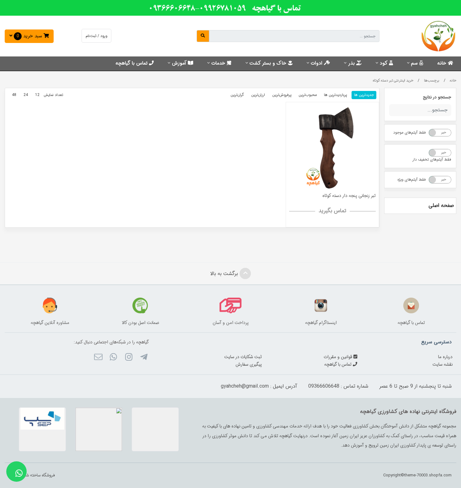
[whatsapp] (113, 358)
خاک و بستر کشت (269, 63)
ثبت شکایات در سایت (243, 356)
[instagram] (128, 358)
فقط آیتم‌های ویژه (411, 180)
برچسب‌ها (431, 80)
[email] (98, 358)
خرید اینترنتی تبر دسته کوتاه (393, 80)
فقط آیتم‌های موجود (409, 132)
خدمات (219, 63)
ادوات (317, 63)
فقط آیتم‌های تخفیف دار (431, 159)
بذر (352, 63)
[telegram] (144, 358)
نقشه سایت (442, 364)
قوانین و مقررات (338, 356)
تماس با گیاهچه (132, 63)
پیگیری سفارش (249, 364)
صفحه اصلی (441, 206)
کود (384, 63)
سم (415, 63)
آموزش (180, 63)
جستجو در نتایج (437, 97)
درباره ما (445, 356)
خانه (442, 63)
